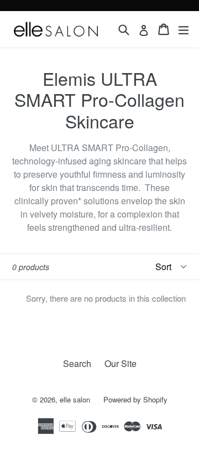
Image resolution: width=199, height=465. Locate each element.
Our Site (120, 363)
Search (77, 363)
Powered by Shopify (135, 399)
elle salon (76, 399)
